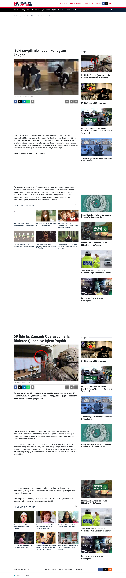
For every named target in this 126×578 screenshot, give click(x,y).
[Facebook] (15, 101)
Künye (54, 569)
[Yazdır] (32, 101)
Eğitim (54, 10)
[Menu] (112, 10)
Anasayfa (19, 16)
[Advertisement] (63, 33)
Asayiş (22, 10)
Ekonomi (61, 10)
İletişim (60, 569)
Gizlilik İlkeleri (69, 569)
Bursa (28, 10)
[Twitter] (20, 101)
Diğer (42, 10)
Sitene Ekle (78, 569)
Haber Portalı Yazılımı (23, 575)
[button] (67, 101)
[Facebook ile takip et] (103, 3)
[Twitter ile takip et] (106, 3)
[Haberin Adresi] (23, 3)
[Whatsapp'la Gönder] (28, 101)
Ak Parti (15, 10)
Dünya (48, 10)
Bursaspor (35, 10)
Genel (74, 10)
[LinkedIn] (24, 101)
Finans (68, 10)
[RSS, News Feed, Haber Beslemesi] (110, 569)
